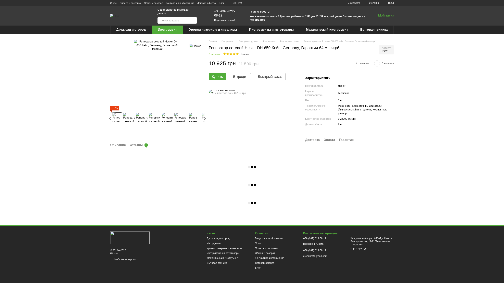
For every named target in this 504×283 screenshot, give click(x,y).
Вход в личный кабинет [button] (269, 238)
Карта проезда (358, 248)
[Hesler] (195, 45)
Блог (221, 3)
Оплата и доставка (130, 3)
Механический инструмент (327, 29)
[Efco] (130, 237)
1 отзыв (245, 54)
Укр (234, 3)
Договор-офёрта (206, 3)
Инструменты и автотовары (271, 29)
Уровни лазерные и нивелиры (213, 29)
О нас (113, 3)
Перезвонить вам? (224, 20)
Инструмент (167, 29)
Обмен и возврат (153, 3)
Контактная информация (180, 3)
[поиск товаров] (194, 20)
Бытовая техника (374, 29)
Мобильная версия (125, 259)
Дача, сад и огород (131, 29)
